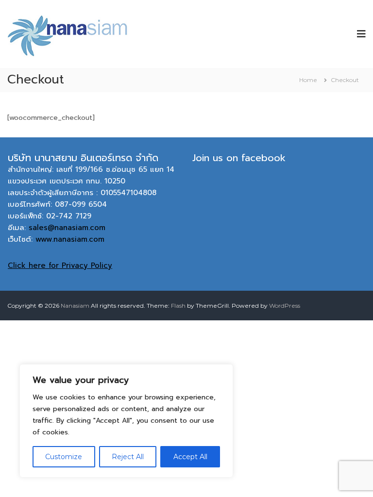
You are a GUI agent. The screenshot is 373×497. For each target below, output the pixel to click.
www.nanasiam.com (69, 239)
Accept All (190, 456)
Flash (178, 305)
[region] (126, 421)
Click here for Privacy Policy (60, 265)
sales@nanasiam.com (67, 227)
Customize (63, 456)
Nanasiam (75, 305)
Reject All (128, 456)
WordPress (284, 305)
